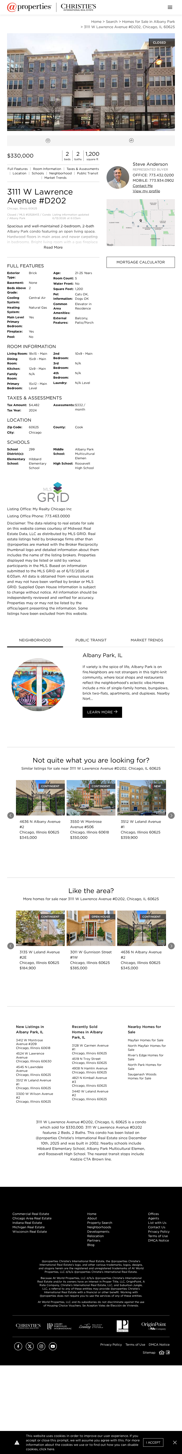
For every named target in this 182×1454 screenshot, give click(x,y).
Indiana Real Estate (27, 1222)
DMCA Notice (158, 1240)
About (92, 1218)
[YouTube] (53, 1349)
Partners (93, 1240)
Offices (153, 1214)
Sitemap (149, 1352)
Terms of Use (158, 1236)
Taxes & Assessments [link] (83, 169)
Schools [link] (38, 173)
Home (91, 1214)
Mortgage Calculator (141, 262)
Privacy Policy (159, 1231)
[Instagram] (41, 1349)
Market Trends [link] (55, 177)
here (50, 1449)
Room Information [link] (47, 169)
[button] (141, 222)
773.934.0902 (161, 180)
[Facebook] (18, 1349)
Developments (98, 1231)
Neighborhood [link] (61, 173)
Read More (53, 247)
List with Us (157, 1222)
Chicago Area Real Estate (31, 1218)
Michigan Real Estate (28, 1227)
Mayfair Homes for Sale (145, 1040)
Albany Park (17, 218)
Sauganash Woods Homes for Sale (142, 1076)
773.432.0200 (161, 175)
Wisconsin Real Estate (29, 1231)
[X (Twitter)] (30, 1349)
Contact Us (156, 1227)
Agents (153, 1218)
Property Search (99, 1222)
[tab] (35, 640)
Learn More (100, 712)
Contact (143, 186)
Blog (90, 1245)
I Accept (153, 1442)
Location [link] (20, 173)
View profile (146, 191)
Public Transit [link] (87, 173)
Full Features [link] (18, 169)
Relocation (95, 1236)
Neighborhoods (99, 1227)
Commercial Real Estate (30, 1214)
